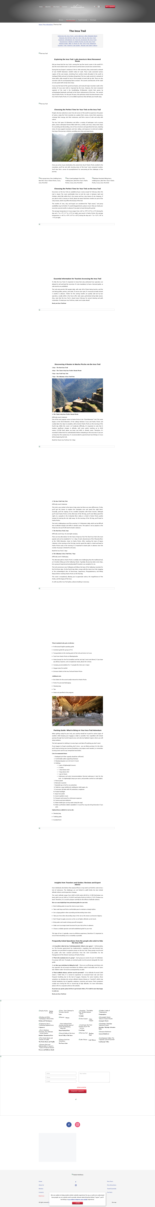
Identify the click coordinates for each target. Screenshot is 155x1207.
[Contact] (150, 1202)
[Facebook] (94, 6)
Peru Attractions (70, 20)
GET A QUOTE (110, 6)
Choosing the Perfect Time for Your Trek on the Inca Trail (77, 38)
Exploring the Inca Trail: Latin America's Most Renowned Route (77, 36)
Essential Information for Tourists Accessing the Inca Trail (77, 39)
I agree (77, 1203)
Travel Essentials (82, 20)
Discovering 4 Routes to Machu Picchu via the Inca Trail (77, 41)
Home (40, 6)
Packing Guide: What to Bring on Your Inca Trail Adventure (77, 43)
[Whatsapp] (103, 6)
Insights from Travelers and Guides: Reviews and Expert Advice (77, 45)
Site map (114, 1202)
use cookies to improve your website (77, 1199)
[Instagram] (98, 6)
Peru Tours (56, 6)
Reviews (61, 20)
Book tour (41, 1196)
